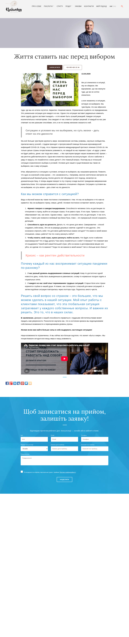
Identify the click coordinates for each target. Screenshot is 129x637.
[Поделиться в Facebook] (7, 383)
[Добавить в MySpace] (18, 383)
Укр (111, 6)
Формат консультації (27, 444)
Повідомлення (25, 454)
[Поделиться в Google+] (11, 383)
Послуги (48, 6)
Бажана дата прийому (57, 444)
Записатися (54, 67)
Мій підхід (101, 6)
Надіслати (64, 479)
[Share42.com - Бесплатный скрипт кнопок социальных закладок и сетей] (30, 383)
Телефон (84, 435)
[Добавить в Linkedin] (14, 383)
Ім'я (22, 435)
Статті (60, 6)
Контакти (89, 6)
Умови (78, 6)
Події (68, 6)
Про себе (36, 6)
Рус (114, 6)
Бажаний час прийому (88, 444)
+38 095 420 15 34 (72, 67)
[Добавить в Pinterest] (22, 383)
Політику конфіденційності (68, 472)
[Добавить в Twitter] (26, 383)
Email (52, 435)
